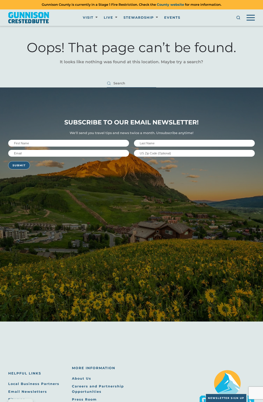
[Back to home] (28, 17)
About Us (81, 378)
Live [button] (108, 18)
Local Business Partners (33, 384)
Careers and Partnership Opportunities (98, 389)
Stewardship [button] (138, 18)
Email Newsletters (27, 392)
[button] (238, 17)
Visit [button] (88, 18)
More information (93, 368)
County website (170, 5)
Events (172, 18)
